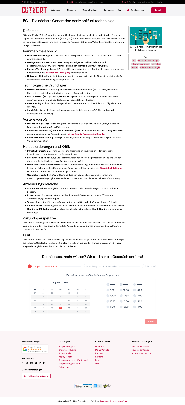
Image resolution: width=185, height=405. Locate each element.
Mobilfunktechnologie (148, 60)
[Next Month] (87, 282)
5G (134, 60)
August (56, 282)
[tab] (43, 266)
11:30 (125, 284)
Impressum (104, 401)
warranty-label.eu (140, 346)
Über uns (99, 346)
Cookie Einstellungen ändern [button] (36, 376)
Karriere (99, 356)
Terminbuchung (137, 10)
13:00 (126, 301)
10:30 (112, 301)
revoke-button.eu (140, 349)
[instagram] (31, 363)
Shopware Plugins (67, 349)
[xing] (44, 363)
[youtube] (36, 363)
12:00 (126, 290)
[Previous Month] (33, 282)
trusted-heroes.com (142, 353)
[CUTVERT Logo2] (34, 10)
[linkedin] (40, 363)
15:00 (139, 295)
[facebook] (23, 363)
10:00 (113, 295)
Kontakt (99, 353)
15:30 (139, 301)
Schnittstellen (65, 353)
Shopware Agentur (68, 346)
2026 (65, 282)
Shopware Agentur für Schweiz (74, 360)
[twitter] (27, 363)
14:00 (139, 284)
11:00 (112, 306)
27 (60, 308)
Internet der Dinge (140, 64)
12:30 (126, 295)
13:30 (126, 306)
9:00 (112, 284)
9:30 (112, 290)
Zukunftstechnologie (150, 67)
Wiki (97, 363)
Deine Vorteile (102, 349)
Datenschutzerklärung (119, 401)
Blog (97, 360)
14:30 (139, 290)
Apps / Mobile (65, 356)
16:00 (139, 306)
